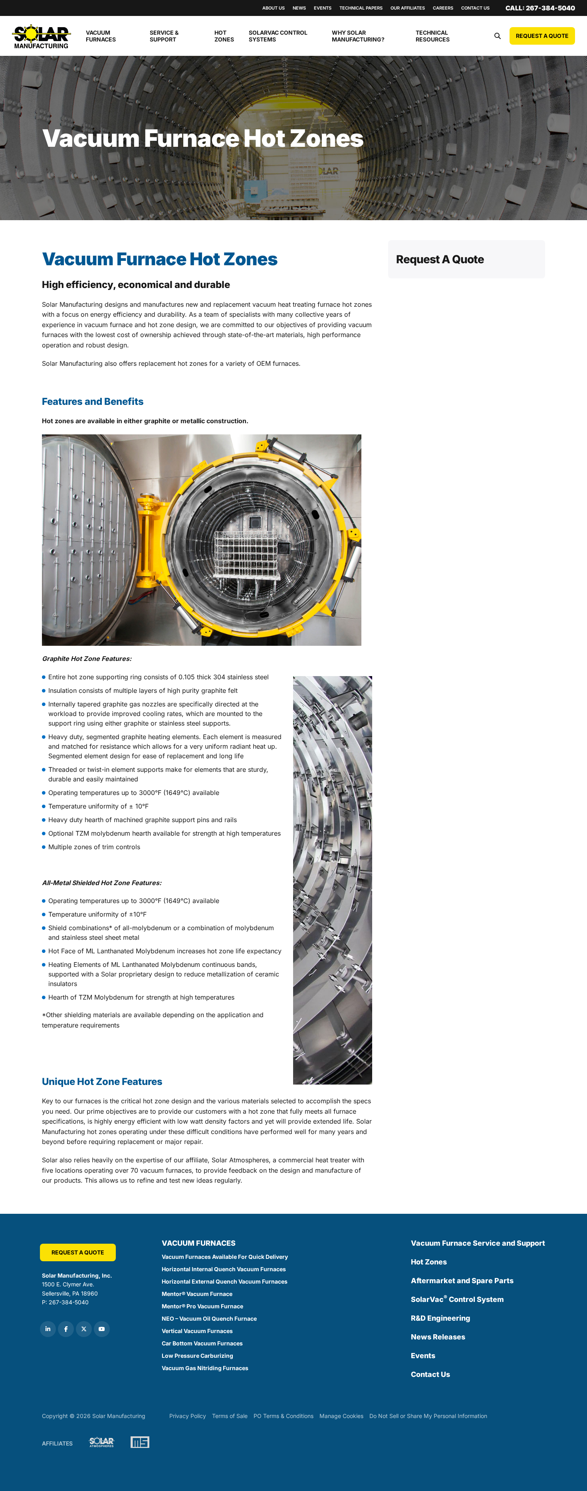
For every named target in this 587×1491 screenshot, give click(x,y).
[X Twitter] (84, 1329)
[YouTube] (102, 1329)
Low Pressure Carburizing (197, 1355)
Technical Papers (361, 8)
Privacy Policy (187, 1415)
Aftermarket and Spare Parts (462, 1280)
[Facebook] (66, 1329)
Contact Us (430, 1374)
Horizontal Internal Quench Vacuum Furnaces (224, 1269)
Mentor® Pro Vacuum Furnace (202, 1306)
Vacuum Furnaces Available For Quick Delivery (225, 1256)
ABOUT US (273, 8)
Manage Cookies (341, 1415)
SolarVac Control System (457, 1299)
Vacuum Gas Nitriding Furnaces (205, 1368)
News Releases (438, 1337)
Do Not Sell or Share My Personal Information (428, 1415)
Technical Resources (433, 36)
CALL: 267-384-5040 (540, 8)
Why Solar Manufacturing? (358, 36)
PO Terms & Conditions (283, 1415)
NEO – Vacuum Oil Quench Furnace (209, 1318)
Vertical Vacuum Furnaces (197, 1330)
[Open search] (498, 36)
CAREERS (443, 8)
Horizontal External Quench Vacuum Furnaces (225, 1281)
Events (423, 1355)
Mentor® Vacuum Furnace (197, 1293)
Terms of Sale (230, 1415)
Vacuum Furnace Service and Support (478, 1243)
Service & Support (164, 36)
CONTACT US (475, 8)
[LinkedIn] (48, 1329)
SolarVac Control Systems (278, 36)
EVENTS (322, 8)
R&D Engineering (440, 1318)
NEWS (299, 8)
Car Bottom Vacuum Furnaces (202, 1343)
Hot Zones (224, 36)
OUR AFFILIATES (408, 8)
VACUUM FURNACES (199, 1243)
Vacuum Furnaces (101, 36)
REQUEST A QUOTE (542, 35)
